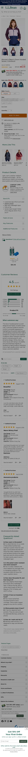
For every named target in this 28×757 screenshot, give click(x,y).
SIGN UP (23, 741)
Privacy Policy (14, 751)
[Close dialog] (26, 729)
